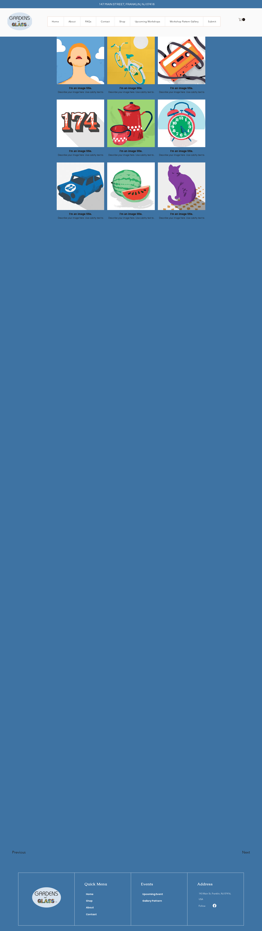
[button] (242, 19)
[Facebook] (214, 905)
